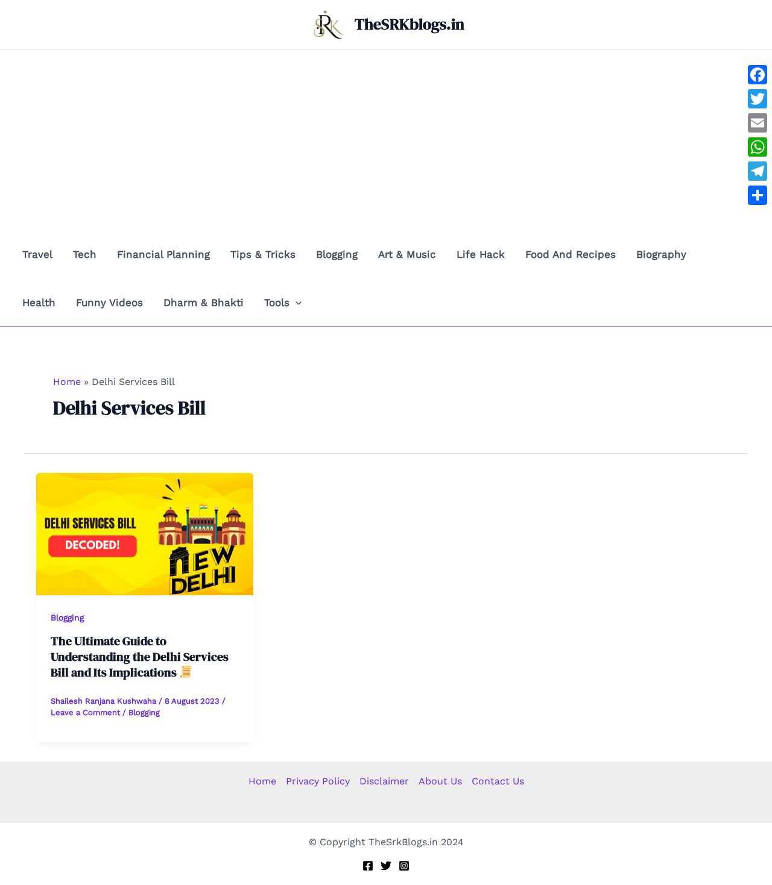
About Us (440, 781)
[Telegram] (757, 171)
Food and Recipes (570, 254)
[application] (296, 302)
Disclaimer (384, 781)
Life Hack (481, 254)
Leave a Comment (85, 712)
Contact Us (498, 781)
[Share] (757, 195)
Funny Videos (109, 302)
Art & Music (407, 254)
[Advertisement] (386, 139)
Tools (277, 302)
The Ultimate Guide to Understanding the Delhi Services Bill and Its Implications (140, 657)
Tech (84, 254)
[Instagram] (404, 865)
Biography (661, 254)
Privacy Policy (318, 781)
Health (38, 302)
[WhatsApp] (757, 147)
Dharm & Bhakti (203, 302)
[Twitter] (386, 865)
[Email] (757, 123)
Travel (37, 254)
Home (262, 781)
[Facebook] (367, 865)
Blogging (337, 254)
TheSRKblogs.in (409, 24)
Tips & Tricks (263, 254)
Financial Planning (163, 254)
